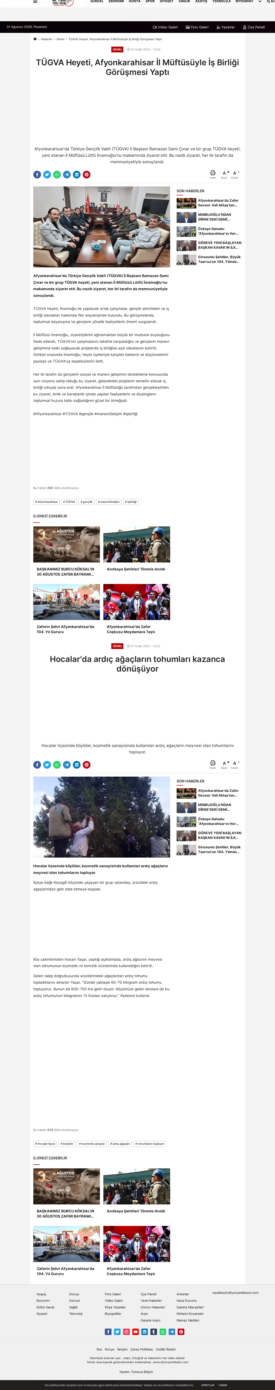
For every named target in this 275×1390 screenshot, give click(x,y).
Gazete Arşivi (150, 1320)
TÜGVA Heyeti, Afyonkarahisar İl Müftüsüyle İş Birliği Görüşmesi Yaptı (115, 39)
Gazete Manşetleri (190, 1307)
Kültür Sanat (45, 1307)
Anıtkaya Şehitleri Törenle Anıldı (136, 569)
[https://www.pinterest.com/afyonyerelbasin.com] (181, 1332)
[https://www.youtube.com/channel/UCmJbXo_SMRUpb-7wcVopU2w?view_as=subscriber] (135, 1332)
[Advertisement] (137, 111)
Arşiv (144, 1314)
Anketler (183, 1294)
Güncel (74, 1301)
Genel (60, 39)
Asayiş (41, 1294)
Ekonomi (43, 1301)
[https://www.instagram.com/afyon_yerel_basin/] (126, 1332)
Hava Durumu (187, 1301)
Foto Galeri (199, 27)
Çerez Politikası (141, 1349)
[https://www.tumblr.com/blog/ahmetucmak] (153, 1332)
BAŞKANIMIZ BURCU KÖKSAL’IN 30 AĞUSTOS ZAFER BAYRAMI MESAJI (65, 572)
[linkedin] (77, 174)
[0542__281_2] (163, 1332)
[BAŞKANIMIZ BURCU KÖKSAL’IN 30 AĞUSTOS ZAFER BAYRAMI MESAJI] (66, 544)
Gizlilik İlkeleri (166, 1349)
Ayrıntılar (207, 1385)
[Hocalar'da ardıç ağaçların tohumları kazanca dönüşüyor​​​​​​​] (101, 817)
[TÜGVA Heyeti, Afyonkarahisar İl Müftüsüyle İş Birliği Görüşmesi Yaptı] (101, 227)
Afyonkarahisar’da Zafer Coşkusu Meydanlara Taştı (131, 629)
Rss (99, 1349)
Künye (109, 1349)
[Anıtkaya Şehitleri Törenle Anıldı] (136, 544)
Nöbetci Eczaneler (190, 1314)
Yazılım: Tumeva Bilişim (136, 1372)
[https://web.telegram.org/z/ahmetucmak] (172, 1332)
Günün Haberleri (153, 1307)
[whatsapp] (57, 174)
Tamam (222, 1385)
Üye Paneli (256, 27)
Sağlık (73, 1307)
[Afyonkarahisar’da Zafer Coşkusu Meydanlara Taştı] (136, 602)
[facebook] (37, 174)
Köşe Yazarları (115, 1307)
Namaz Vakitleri (188, 1320)
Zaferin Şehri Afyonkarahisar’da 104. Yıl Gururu (65, 629)
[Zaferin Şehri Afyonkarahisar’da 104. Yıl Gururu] (66, 602)
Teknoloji (75, 1314)
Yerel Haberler (151, 1301)
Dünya (74, 1294)
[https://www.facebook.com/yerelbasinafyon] (108, 1332)
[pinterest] (86, 174)
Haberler (46, 39)
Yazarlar (227, 27)
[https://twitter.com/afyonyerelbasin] (117, 1332)
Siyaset (42, 1314)
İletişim (122, 1349)
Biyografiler (113, 1314)
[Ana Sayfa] (35, 39)
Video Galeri (167, 27)
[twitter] (47, 174)
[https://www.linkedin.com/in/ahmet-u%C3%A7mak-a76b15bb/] (144, 1332)
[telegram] (67, 174)
